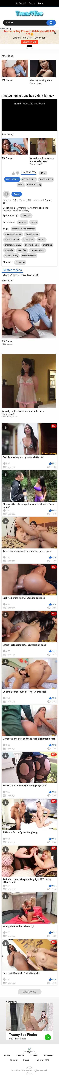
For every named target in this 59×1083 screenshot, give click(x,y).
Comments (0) (34, 185)
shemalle (9, 250)
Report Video (29, 179)
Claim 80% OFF (29, 42)
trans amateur (37, 250)
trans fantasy (11, 256)
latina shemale (12, 240)
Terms (13, 1060)
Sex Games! (21, 3)
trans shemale (29, 256)
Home (7, 1055)
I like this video (13, 173)
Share (21, 185)
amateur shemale (13, 234)
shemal (41, 240)
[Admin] (6, 194)
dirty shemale (31, 234)
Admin (17, 194)
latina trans (28, 240)
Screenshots (46, 179)
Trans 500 (26, 216)
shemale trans (32, 245)
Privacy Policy (29, 1052)
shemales (47, 245)
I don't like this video (17, 173)
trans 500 (22, 250)
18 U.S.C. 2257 (42, 1060)
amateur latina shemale (23, 229)
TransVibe (26, 1070)
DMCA (26, 1060)
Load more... (29, 991)
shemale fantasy (13, 245)
